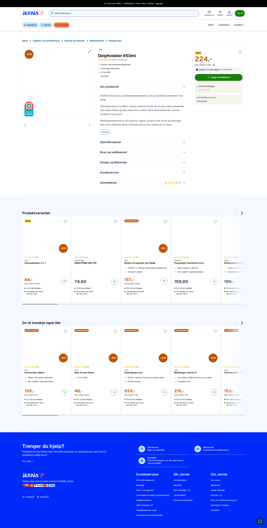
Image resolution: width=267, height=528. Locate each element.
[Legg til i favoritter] (240, 52)
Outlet (211, 25)
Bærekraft (215, 485)
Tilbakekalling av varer (146, 510)
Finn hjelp (26, 461)
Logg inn (202, 70)
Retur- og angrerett (145, 490)
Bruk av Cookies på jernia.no (224, 500)
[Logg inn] (229, 13)
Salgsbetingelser (143, 500)
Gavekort (238, 25)
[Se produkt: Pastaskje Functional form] (196, 259)
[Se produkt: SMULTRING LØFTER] (96, 259)
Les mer (159, 3)
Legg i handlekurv (220, 77)
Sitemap (214, 495)
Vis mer (105, 132)
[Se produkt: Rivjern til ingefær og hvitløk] (146, 259)
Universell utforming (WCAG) (149, 515)
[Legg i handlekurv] (64, 281)
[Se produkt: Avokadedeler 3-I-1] (46, 259)
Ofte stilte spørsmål (145, 480)
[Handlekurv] (240, 13)
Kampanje (63, 25)
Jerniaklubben (180, 480)
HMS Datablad (142, 505)
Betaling (140, 485)
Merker (47, 25)
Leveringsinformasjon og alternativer (152, 495)
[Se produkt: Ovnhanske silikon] (46, 369)
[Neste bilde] (89, 125)
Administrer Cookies (220, 505)
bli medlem (214, 70)
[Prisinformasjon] (213, 64)
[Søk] (52, 13)
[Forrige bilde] (25, 125)
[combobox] (127, 13)
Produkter (32, 25)
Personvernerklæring (183, 500)
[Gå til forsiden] (33, 13)
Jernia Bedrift (180, 495)
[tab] (33, 125)
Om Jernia (215, 480)
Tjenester (215, 510)
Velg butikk (202, 101)
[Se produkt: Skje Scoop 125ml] (96, 369)
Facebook (44, 497)
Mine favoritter (180, 490)
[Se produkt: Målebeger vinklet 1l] (196, 369)
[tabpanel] (57, 83)
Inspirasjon (224, 25)
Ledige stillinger (218, 490)
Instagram (29, 497)
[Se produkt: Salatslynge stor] (146, 369)
